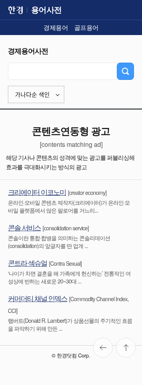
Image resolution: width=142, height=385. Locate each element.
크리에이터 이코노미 (37, 192)
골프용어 (86, 27)
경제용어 (55, 27)
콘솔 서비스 (24, 227)
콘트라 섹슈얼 (27, 262)
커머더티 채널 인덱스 (37, 298)
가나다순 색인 (32, 94)
